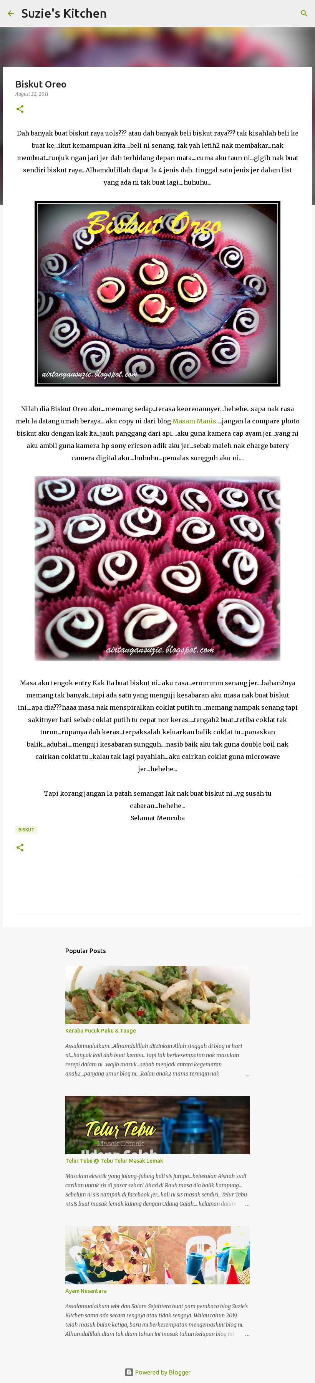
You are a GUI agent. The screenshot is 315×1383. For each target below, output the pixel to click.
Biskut (26, 829)
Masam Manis (194, 421)
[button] (20, 109)
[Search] (117, 13)
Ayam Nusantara (86, 1291)
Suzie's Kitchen (64, 13)
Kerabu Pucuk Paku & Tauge (100, 1031)
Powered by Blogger (162, 1372)
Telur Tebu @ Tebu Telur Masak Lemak (114, 1161)
